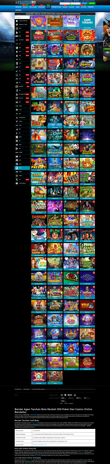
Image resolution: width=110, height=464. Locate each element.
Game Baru (22, 183)
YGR (20, 125)
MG (20, 47)
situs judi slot (81, 452)
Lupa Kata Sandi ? (57, 0)
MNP (20, 171)
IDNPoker (41, 7)
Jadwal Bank (26, 389)
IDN (20, 28)
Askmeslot (22, 117)
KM (20, 160)
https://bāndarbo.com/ (40, 444)
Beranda (18, 7)
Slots (48, 7)
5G (20, 59)
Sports (25, 7)
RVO (20, 137)
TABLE (77, 7)
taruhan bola (34, 422)
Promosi (91, 7)
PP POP (21, 40)
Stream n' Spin (23, 24)
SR (20, 102)
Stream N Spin (56, 7)
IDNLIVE (65, 7)
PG (20, 43)
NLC (20, 51)
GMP (20, 175)
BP (20, 129)
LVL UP (21, 98)
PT (20, 67)
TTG (20, 63)
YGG (20, 109)
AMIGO (21, 86)
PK (20, 90)
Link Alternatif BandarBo (37, 389)
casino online (29, 460)
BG (20, 113)
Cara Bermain (18, 389)
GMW (20, 152)
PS (20, 71)
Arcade (71, 7)
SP (20, 148)
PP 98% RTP (22, 94)
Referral (18, 10)
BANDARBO (33, 414)
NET (20, 144)
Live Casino (33, 7)
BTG (20, 164)
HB (20, 55)
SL (19, 133)
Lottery (83, 7)
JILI (20, 78)
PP (20, 32)
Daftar (91, 3)
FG (20, 179)
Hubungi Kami (68, 0)
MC (20, 156)
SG (20, 74)
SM (20, 36)
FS (19, 82)
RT (20, 140)
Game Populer (23, 20)
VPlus (20, 121)
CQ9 (20, 106)
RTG (20, 168)
